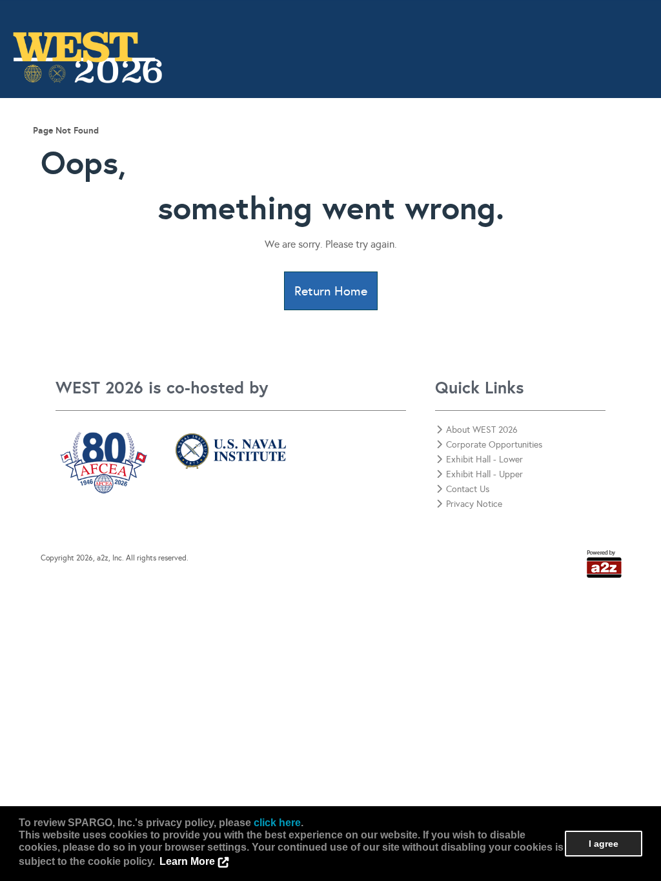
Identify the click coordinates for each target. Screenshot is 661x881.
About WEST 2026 (482, 429)
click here (277, 822)
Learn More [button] (187, 861)
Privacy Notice (474, 504)
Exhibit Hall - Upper (484, 474)
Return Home (330, 291)
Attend (270, 146)
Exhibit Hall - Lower (484, 459)
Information (155, 146)
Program (217, 146)
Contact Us (627, 146)
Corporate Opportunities (535, 146)
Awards (323, 146)
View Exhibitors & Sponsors (413, 146)
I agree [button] (603, 843)
